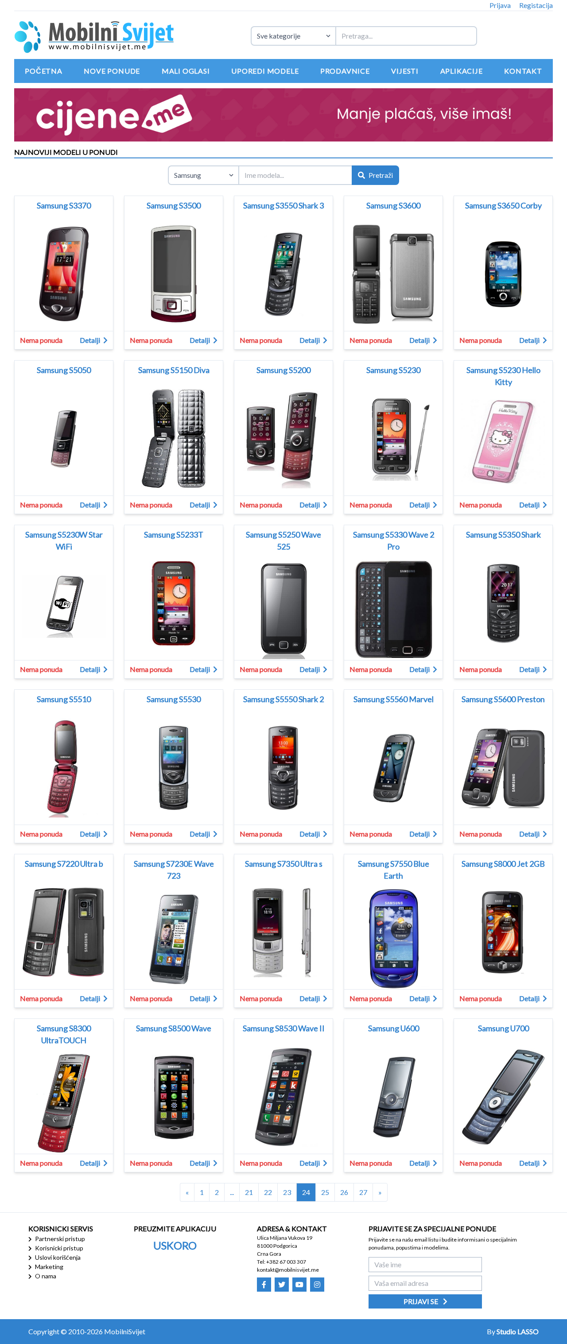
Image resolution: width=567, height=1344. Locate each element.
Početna (43, 71)
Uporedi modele (265, 71)
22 (268, 1192)
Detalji (90, 340)
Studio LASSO (518, 1331)
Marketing (48, 1266)
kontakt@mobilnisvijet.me (288, 1269)
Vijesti (405, 71)
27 (363, 1192)
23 (287, 1192)
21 (249, 1192)
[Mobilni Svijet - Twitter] (282, 1284)
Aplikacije (461, 71)
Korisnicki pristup (58, 1248)
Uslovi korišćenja (57, 1257)
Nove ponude (112, 71)
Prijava (500, 5)
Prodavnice (345, 71)
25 (325, 1192)
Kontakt (523, 71)
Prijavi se (421, 1301)
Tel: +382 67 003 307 (281, 1261)
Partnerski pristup (59, 1238)
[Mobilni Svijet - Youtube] (299, 1284)
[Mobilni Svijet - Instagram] (317, 1284)
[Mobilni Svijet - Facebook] (264, 1284)
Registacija (536, 5)
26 (344, 1192)
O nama (45, 1276)
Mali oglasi (186, 71)
